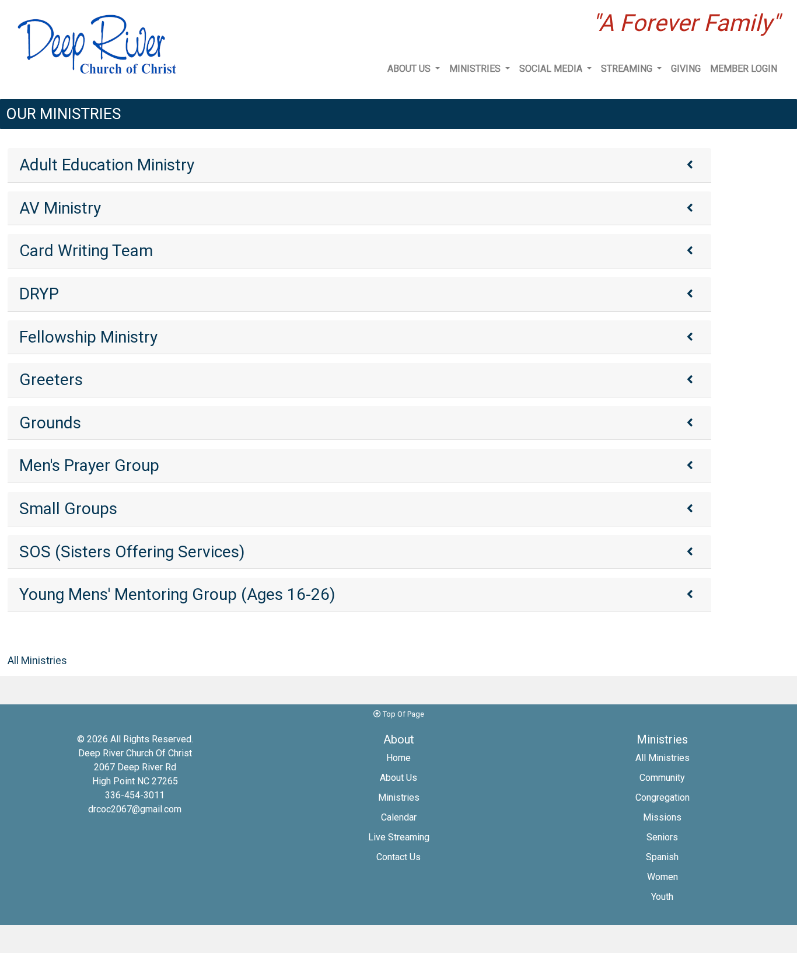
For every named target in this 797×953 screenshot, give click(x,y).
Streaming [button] (628, 68)
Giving (686, 68)
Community (662, 777)
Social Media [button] (552, 68)
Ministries (399, 797)
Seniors (662, 837)
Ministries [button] (476, 68)
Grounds (50, 422)
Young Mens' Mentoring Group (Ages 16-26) (177, 594)
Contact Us (398, 857)
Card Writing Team (86, 250)
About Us (398, 777)
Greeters (51, 379)
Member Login (743, 68)
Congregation (662, 797)
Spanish (662, 857)
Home (398, 757)
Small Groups (68, 508)
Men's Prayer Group (89, 465)
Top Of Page (402, 714)
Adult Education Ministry (106, 164)
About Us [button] (410, 68)
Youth (662, 896)
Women (662, 876)
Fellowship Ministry (88, 337)
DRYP (39, 293)
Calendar (399, 817)
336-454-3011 (135, 795)
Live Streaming (398, 837)
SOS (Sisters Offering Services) (132, 551)
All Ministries (37, 660)
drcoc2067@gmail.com (134, 809)
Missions (662, 817)
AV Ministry (60, 208)
